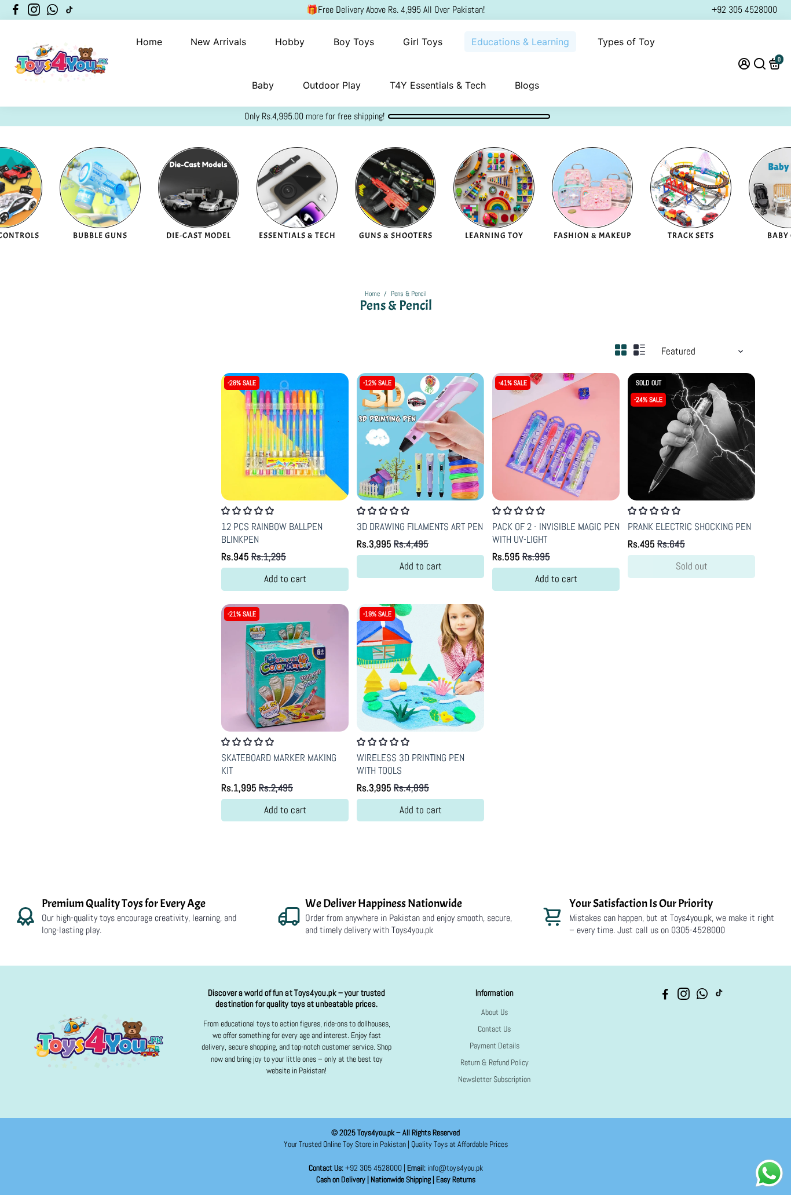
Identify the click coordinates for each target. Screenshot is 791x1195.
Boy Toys (354, 41)
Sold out (692, 566)
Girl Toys (422, 41)
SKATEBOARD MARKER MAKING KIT (278, 764)
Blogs (527, 85)
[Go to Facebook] (15, 10)
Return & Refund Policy (494, 1063)
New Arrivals (218, 41)
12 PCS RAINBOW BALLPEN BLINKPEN (272, 533)
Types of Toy (626, 41)
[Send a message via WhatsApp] (769, 1173)
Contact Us (494, 1029)
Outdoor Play (332, 85)
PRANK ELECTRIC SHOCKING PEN (689, 526)
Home (149, 41)
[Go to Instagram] (34, 10)
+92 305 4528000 (744, 9)
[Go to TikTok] (69, 10)
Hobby (290, 41)
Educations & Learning (520, 41)
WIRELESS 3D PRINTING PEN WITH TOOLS (410, 764)
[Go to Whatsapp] (52, 10)
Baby (263, 85)
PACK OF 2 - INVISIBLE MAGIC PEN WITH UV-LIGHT (556, 533)
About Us (494, 1012)
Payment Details (494, 1046)
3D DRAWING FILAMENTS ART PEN (420, 526)
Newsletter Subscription (494, 1079)
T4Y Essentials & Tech (438, 85)
